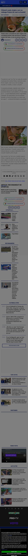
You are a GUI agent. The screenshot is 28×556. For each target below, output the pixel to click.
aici (9, 539)
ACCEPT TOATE (14, 551)
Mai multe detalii (10, 535)
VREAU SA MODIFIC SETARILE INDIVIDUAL (14, 553)
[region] (14, 542)
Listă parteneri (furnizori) (4, 549)
